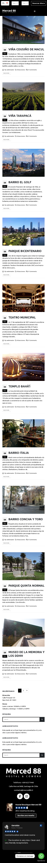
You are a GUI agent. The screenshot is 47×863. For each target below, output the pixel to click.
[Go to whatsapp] (41, 856)
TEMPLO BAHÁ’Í (19, 386)
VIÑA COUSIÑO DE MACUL (26, 49)
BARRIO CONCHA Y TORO (25, 519)
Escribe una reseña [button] (26, 815)
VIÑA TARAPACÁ (19, 115)
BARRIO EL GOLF (19, 182)
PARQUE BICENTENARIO (24, 250)
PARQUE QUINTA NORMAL (26, 585)
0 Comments (32, 69)
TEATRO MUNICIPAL (22, 317)
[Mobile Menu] (34, 11)
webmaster (10, 69)
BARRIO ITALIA (18, 452)
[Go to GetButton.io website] (41, 860)
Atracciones (21, 69)
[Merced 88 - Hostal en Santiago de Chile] (9, 11)
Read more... (6, 73)
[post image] (23, 30)
